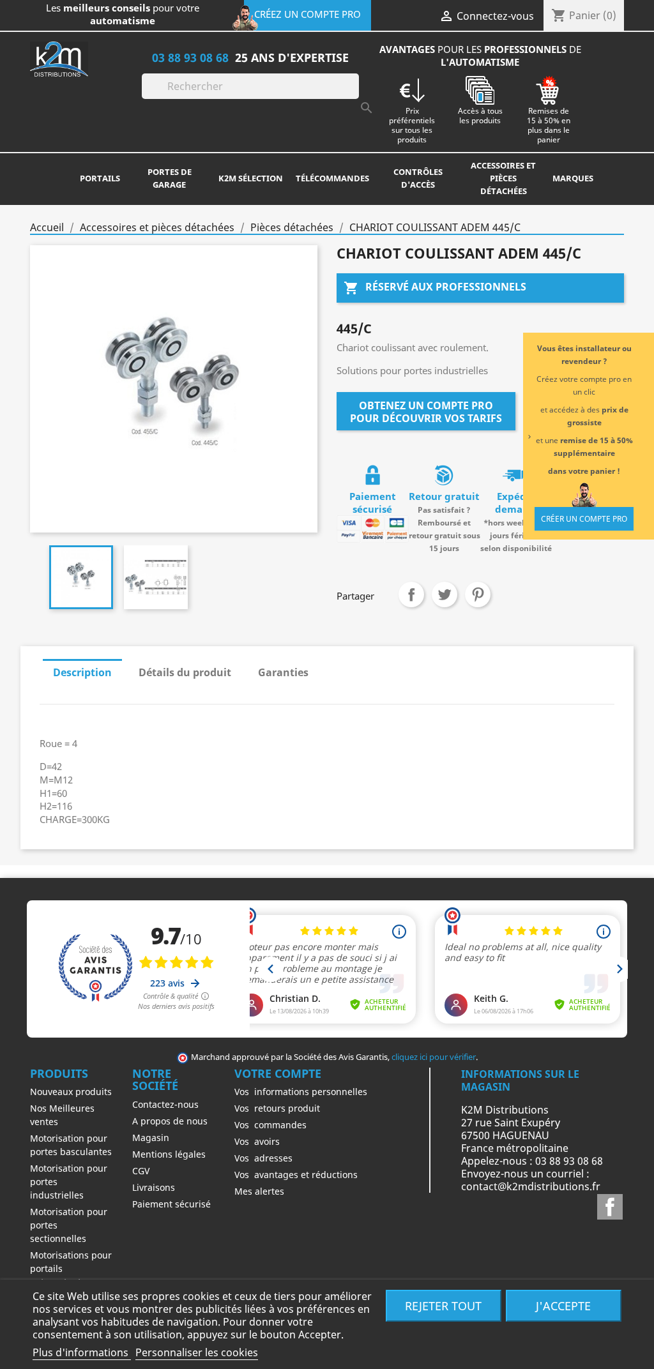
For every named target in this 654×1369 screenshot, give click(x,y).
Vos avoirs (257, 1141)
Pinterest (477, 594)
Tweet (444, 594)
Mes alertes (259, 1191)
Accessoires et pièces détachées (503, 178)
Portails (100, 178)
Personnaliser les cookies (196, 1352)
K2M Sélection (250, 178)
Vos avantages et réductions (296, 1175)
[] (354, 95)
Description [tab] (82, 672)
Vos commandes (270, 1125)
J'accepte (563, 1305)
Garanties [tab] (283, 672)
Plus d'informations (82, 1352)
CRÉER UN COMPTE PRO (584, 518)
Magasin (150, 1137)
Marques (572, 178)
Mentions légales (169, 1154)
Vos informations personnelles (300, 1091)
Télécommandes (332, 178)
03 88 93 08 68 (190, 57)
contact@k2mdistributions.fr (530, 1186)
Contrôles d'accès (418, 178)
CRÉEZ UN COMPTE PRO (307, 14)
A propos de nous (170, 1121)
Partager (411, 594)
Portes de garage (170, 178)
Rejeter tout (443, 1305)
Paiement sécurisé (171, 1204)
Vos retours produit (277, 1108)
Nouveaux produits (71, 1091)
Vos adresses (263, 1158)
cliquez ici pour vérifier (434, 1057)
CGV (140, 1171)
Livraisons (153, 1187)
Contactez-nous (165, 1104)
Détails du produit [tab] (185, 672)
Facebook (610, 1207)
